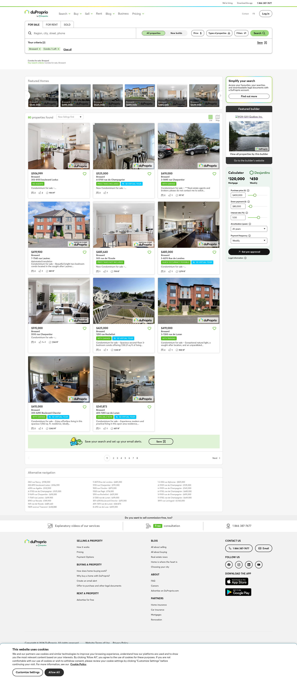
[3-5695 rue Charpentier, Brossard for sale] (189, 146)
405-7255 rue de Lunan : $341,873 (107, 504)
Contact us (233, 540)
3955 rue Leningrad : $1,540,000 (171, 501)
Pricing (80, 552)
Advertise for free (85, 599)
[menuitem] (112, 549)
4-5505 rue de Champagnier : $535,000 (174, 485)
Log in (265, 13)
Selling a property (90, 540)
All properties (153, 33)
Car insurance (157, 609)
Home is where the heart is (164, 562)
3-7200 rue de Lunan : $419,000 (106, 497)
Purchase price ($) (238, 190)
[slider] (254, 195)
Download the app (244, 3)
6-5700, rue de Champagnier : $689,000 (175, 491)
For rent (52, 24)
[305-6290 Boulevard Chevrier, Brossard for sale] (59, 379)
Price (196, 33)
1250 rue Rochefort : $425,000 (105, 494)
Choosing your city (160, 566)
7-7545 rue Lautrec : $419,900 (40, 497)
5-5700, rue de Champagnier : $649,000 (175, 497)
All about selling (158, 547)
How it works (83, 547)
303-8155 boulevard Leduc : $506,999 (44, 485)
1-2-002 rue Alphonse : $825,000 (171, 482)
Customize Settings (28, 672)
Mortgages (156, 614)
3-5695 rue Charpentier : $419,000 (42, 494)
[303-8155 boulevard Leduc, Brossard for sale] (59, 146)
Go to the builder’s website (249, 160)
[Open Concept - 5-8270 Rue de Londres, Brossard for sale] (189, 225)
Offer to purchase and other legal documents (99, 585)
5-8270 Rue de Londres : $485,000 (107, 482)
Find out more (249, 96)
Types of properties (217, 33)
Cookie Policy (78, 664)
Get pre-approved (251, 251)
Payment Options (85, 557)
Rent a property (88, 593)
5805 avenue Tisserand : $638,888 (42, 507)
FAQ (153, 580)
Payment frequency (239, 235)
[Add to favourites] (85, 173)
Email (266, 548)
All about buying (159, 552)
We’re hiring (227, 3)
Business (123, 13)
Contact (245, 14)
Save (159, 441)
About (155, 574)
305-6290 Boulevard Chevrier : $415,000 (110, 501)
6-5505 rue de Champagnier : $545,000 (174, 488)
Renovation (156, 619)
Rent (99, 13)
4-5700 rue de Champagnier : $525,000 (44, 491)
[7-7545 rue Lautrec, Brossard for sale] (59, 225)
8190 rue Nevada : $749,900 (39, 501)
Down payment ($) (238, 201)
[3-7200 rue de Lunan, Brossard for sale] (189, 301)
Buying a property (89, 564)
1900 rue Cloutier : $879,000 (104, 488)
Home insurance (159, 604)
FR (254, 14)
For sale (34, 24)
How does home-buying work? (92, 571)
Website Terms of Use (97, 642)
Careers (155, 585)
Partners (157, 598)
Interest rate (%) (238, 213)
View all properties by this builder (249, 154)
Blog (154, 540)
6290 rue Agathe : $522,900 (39, 488)
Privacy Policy (120, 642)
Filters (240, 33)
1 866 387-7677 (264, 3)
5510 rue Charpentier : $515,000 (106, 485)
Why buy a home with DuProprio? (93, 575)
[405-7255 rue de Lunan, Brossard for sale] (124, 379)
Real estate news (159, 557)
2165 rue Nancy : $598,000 (39, 482)
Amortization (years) (239, 224)
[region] (148, 661)
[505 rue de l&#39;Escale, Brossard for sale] (124, 225)
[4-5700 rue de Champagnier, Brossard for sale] (124, 146)
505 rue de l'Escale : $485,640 (40, 504)
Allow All (54, 672)
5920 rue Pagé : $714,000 (103, 491)
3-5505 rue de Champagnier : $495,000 (174, 494)
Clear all (67, 49)
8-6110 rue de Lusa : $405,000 (105, 507)
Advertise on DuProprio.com (165, 590)
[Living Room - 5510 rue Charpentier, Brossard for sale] (59, 301)
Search (257, 33)
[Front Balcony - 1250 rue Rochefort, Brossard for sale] (124, 301)
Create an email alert (87, 580)
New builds (176, 33)
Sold (67, 24)
